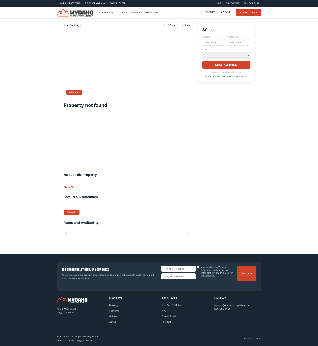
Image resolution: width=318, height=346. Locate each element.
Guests (206, 49)
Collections (128, 12)
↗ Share (186, 25)
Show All (71, 212)
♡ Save (171, 25)
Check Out (232, 37)
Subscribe (246, 273)
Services (152, 12)
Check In (206, 37)
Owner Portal (117, 3)
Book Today (248, 12)
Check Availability (226, 64)
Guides (210, 12)
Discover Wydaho (95, 3)
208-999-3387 (251, 3)
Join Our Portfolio (69, 3)
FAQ (219, 3)
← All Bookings (72, 25)
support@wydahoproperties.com (232, 305)
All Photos (74, 92)
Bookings (106, 12)
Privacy (248, 338)
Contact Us (232, 3)
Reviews (166, 321)
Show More (70, 187)
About (226, 12)
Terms (258, 338)
